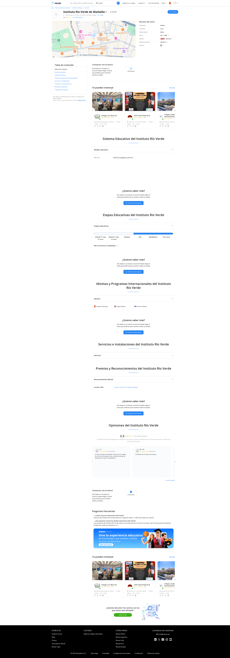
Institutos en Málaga (77, 7)
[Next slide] (175, 110)
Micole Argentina (121, 637)
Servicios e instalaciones (62, 81)
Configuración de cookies (121, 653)
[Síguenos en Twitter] (159, 639)
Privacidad (105, 653)
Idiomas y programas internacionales (66, 78)
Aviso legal (94, 653)
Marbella (87, 7)
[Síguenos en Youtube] (170, 639)
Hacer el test (123, 615)
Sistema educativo (60, 72)
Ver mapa (100, 15)
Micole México (120, 634)
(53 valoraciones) (78, 17)
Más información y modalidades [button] (105, 246)
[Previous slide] (92, 110)
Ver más (172, 88)
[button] (170, 3)
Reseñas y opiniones (61, 87)
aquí (116, 525)
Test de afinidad (153, 3)
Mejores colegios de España (93, 634)
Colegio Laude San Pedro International (173, 116)
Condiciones (139, 653)
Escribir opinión (170, 480)
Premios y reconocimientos (63, 84)
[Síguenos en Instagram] (166, 639)
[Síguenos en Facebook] (163, 639)
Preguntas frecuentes (61, 90)
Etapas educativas (60, 75)
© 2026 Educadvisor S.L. (78, 653)
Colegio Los (108, 116)
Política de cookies (153, 653)
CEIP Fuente (141, 116)
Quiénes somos (57, 634)
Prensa (54, 640)
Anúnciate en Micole (58, 644)
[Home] (52, 7)
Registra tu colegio (129, 3)
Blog (53, 637)
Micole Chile (120, 640)
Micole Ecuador (121, 647)
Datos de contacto (61, 69)
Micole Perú (120, 644)
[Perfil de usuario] (176, 3)
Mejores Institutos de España (62, 7)
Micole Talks (56, 647)
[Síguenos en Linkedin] (155, 639)
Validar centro (82, 100)
